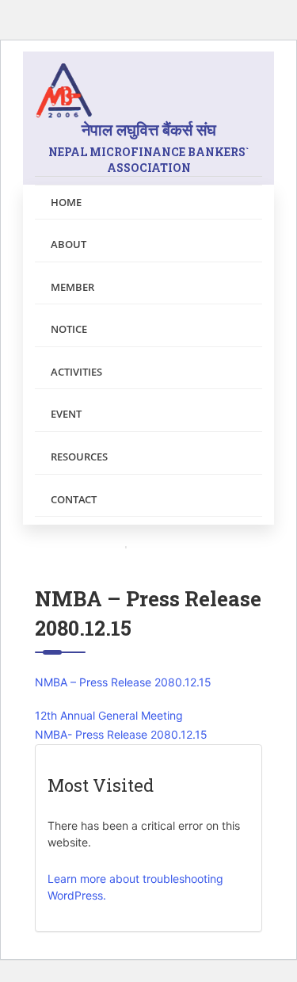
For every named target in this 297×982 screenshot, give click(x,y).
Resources (79, 456)
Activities (76, 372)
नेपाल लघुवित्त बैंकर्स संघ (148, 147)
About (68, 244)
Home (66, 202)
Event (66, 414)
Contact (74, 499)
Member (72, 287)
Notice (69, 329)
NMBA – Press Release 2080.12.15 (123, 682)
